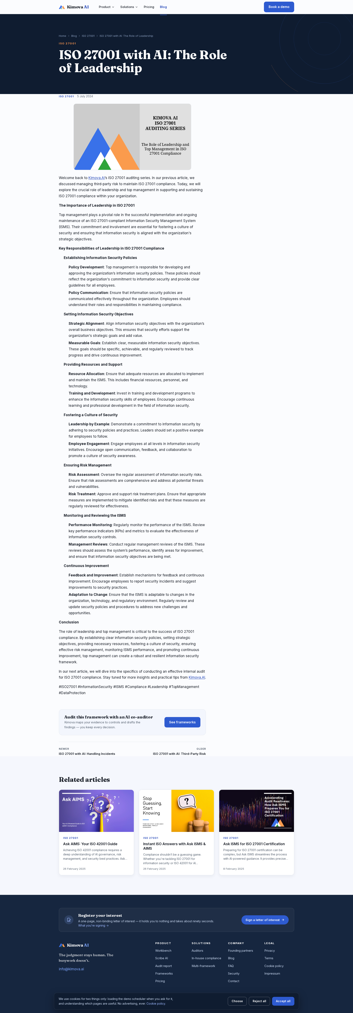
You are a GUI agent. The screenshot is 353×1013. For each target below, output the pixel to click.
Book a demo (279, 7)
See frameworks (182, 722)
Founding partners (240, 950)
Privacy (269, 950)
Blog (163, 7)
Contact (233, 981)
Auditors (197, 950)
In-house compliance (206, 958)
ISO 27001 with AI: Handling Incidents (87, 751)
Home (62, 35)
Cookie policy (274, 966)
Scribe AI (161, 958)
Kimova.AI (96, 178)
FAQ (231, 966)
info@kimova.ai (71, 969)
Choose (237, 1001)
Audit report (163, 966)
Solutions (127, 7)
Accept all (283, 1001)
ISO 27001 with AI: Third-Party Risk (179, 751)
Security (233, 973)
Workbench (163, 950)
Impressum (272, 973)
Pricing (149, 7)
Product (105, 7)
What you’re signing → (93, 925)
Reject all (259, 1001)
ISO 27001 (88, 35)
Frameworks (164, 973)
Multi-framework (203, 966)
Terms (268, 958)
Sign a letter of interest (263, 920)
